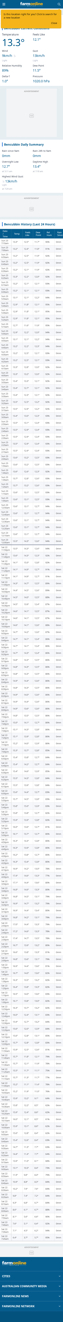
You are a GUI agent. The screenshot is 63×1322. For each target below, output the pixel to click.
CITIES (6, 1276)
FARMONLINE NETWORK (18, 1306)
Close (54, 23)
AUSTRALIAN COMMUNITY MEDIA (24, 1286)
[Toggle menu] (4, 4)
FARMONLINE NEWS (15, 1296)
